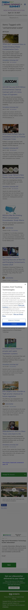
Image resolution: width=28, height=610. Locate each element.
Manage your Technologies (14, 320)
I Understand (14, 324)
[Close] (25, 284)
